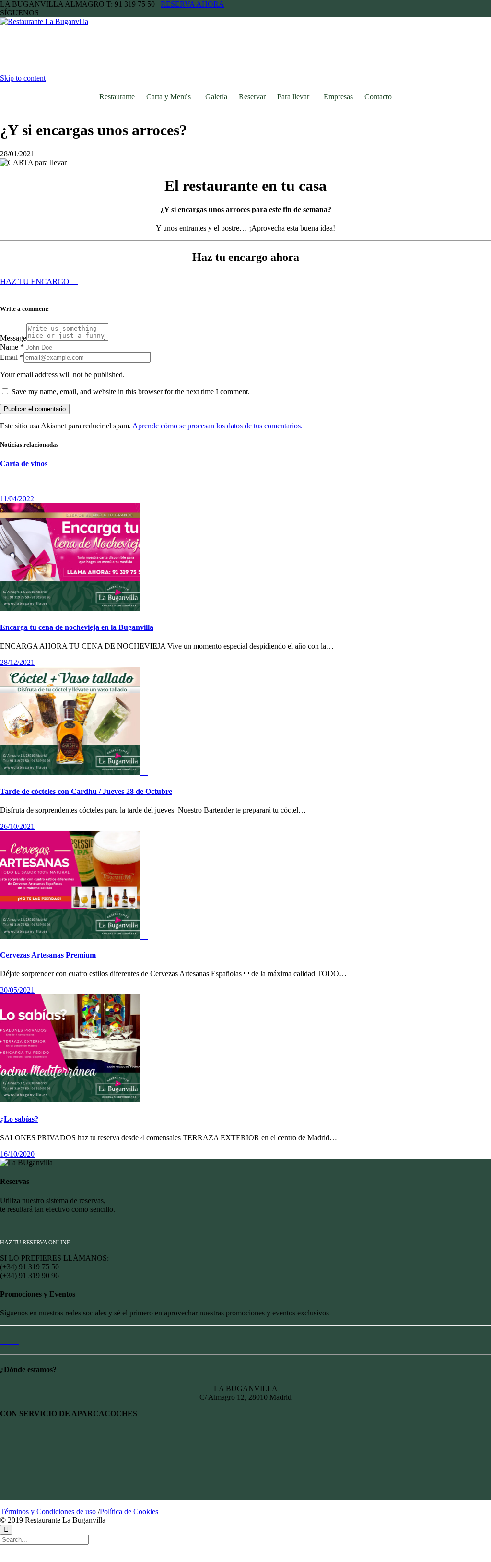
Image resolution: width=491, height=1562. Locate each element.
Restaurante (117, 97)
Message (13, 338)
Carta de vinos (23, 464)
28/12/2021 (17, 662)
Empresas (338, 97)
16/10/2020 (17, 1154)
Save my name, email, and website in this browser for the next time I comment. (130, 392)
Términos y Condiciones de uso (48, 1511)
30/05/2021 (17, 990)
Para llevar (293, 97)
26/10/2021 (17, 826)
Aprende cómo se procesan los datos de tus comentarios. (217, 426)
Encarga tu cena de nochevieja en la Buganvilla (76, 627)
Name (9, 347)
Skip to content (23, 78)
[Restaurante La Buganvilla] (54, 21)
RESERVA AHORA (192, 4)
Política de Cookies (129, 1511)
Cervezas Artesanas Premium (48, 955)
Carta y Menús (168, 97)
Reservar (252, 97)
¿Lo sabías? (19, 1119)
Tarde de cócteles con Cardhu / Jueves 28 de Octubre (86, 791)
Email (9, 357)
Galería (216, 97)
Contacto (378, 97)
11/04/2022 (17, 499)
